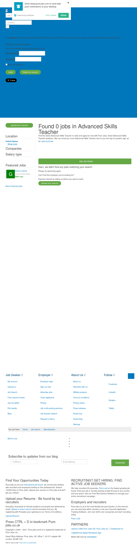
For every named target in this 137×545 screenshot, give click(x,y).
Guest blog (77, 419)
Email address (12, 53)
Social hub (77, 413)
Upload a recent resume (21, 509)
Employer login (46, 381)
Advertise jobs (46, 392)
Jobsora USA (76, 528)
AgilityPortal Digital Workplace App (86, 532)
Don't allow (51, 15)
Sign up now (45, 386)
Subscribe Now (120, 463)
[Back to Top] (131, 376)
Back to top (12, 438)
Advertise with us (80, 386)
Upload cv (12, 386)
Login (10, 72)
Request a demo (15, 115)
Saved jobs (12, 31)
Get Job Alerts (86, 161)
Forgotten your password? (17, 67)
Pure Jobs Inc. (103, 528)
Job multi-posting (15, 109)
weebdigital (91, 536)
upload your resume (19, 125)
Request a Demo (47, 419)
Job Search (12, 392)
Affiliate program (80, 392)
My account (12, 381)
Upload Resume (12, 515)
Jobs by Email (47, 141)
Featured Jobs (16, 165)
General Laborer (20, 171)
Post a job (12, 98)
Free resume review (16, 397)
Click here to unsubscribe (28, 543)
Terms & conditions (81, 397)
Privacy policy (79, 402)
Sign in (10, 88)
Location (12, 136)
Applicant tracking (15, 104)
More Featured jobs (14, 186)
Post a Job (75, 518)
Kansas (17, 174)
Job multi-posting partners (51, 408)
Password (10, 59)
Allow (63, 15)
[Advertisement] (87, 150)
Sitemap (76, 424)
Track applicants (47, 397)
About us (77, 381)
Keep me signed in (16, 64)
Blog (9, 413)
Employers (10, 84)
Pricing (43, 402)
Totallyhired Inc (116, 528)
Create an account (30, 72)
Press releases (79, 408)
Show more (12, 144)
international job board (33, 484)
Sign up (11, 93)
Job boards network (48, 413)
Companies (14, 148)
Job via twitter (13, 402)
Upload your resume (49, 183)
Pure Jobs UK (89, 528)
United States (25, 174)
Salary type (14, 154)
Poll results (12, 408)
